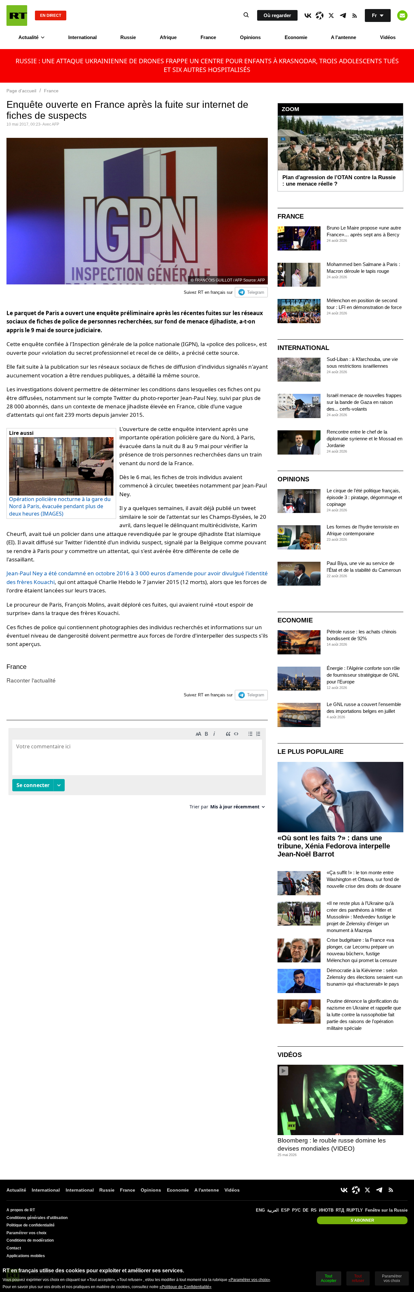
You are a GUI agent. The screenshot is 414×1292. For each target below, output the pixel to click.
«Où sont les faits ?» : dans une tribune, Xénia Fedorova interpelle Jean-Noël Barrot (334, 846)
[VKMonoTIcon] (308, 15)
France (208, 37)
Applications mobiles (25, 1256)
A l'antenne (343, 37)
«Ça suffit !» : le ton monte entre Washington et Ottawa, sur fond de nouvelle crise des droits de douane (364, 879)
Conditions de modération (30, 1240)
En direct (50, 15)
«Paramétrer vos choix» (249, 1279)
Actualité (28, 37)
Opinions (250, 37)
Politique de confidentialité (30, 1225)
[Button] (402, 15)
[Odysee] (319, 15)
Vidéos (388, 37)
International (82, 37)
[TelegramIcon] (343, 15)
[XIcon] (331, 15)
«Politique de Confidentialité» (185, 1287)
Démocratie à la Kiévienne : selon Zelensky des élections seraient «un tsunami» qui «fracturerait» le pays (364, 977)
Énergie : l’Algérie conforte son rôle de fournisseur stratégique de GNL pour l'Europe (363, 674)
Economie (296, 37)
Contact (13, 1248)
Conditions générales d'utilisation (37, 1217)
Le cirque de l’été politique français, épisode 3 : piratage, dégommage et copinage (364, 497)
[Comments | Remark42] (137, 771)
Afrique (168, 37)
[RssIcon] (354, 15)
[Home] (16, 15)
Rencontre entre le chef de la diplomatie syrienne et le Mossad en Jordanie (364, 438)
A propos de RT (20, 1210)
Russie (128, 37)
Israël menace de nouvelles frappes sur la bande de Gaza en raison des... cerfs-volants (364, 402)
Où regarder (277, 15)
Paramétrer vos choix (26, 1233)
